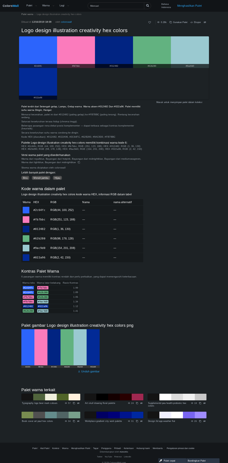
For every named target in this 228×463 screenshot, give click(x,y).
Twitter (100, 457)
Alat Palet (44, 448)
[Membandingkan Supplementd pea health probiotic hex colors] (204, 403)
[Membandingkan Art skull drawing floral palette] (141, 403)
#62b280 (26, 236)
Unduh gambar (90, 371)
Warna (46, 5)
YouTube (108, 457)
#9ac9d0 (26, 246)
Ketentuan (129, 448)
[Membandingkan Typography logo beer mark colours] (78, 403)
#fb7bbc (26, 217)
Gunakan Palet (179, 22)
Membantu (158, 448)
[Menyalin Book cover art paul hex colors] (73, 421)
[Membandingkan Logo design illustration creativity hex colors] (204, 22)
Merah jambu (41, 177)
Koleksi (55, 448)
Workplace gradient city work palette (103, 421)
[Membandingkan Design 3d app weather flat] (204, 421)
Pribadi (117, 448)
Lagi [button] (62, 5)
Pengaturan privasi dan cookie (180, 448)
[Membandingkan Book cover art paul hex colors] (78, 421)
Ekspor (197, 22)
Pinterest (118, 457)
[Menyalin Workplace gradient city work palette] (137, 421)
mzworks (124, 452)
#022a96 (26, 255)
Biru (25, 177)
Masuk (159, 102)
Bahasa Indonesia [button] (166, 5)
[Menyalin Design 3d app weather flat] (200, 421)
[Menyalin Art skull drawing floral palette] (137, 403)
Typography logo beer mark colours (40, 403)
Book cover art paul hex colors (37, 421)
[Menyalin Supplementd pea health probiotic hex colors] (200, 403)
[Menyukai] (150, 22)
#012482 (26, 227)
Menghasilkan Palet (189, 5)
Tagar (96, 448)
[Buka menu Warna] (53, 6)
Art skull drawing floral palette (100, 403)
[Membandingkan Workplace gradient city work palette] (141, 421)
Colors (11, 5)
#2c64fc (26, 208)
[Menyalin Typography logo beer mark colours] (73, 403)
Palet (29, 5)
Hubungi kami (143, 448)
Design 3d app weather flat (161, 421)
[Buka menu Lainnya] (36, 6)
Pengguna (106, 448)
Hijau (57, 177)
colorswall (66, 21)
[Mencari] (147, 5)
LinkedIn (127, 457)
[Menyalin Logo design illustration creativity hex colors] (79, 162)
